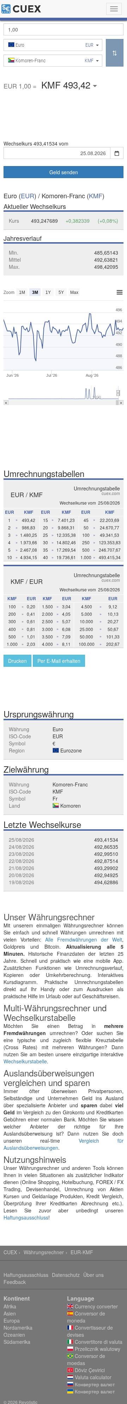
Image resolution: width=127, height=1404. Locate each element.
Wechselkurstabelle (25, 1061)
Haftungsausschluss (26, 1217)
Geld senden (63, 172)
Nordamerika (18, 1327)
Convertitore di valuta (97, 1341)
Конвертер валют (94, 1384)
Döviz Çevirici (89, 1370)
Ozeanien (14, 1334)
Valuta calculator (92, 1377)
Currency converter (95, 1306)
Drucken (17, 660)
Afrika (10, 1306)
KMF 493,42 (67, 84)
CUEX (10, 1252)
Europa (12, 1320)
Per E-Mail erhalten (58, 660)
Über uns (93, 1274)
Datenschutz (66, 1274)
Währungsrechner (44, 1252)
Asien (10, 1313)
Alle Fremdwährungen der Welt (83, 939)
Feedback (15, 1281)
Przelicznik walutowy (96, 1348)
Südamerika (17, 1341)
